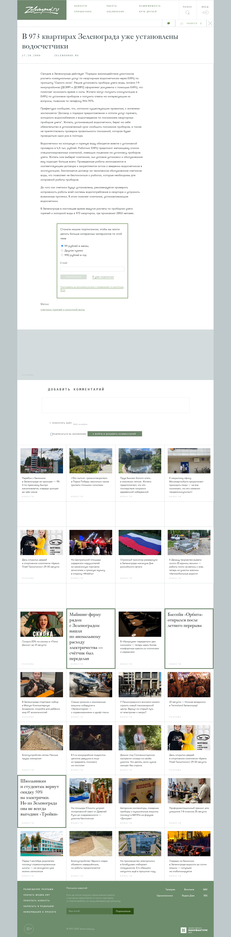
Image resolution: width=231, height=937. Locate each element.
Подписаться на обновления (69, 434)
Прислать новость (37, 900)
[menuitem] (82, 6)
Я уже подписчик (103, 277)
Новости (80, 6)
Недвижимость (150, 6)
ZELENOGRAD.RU (66, 55)
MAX (205, 889)
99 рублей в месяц (76, 246)
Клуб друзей (148, 11)
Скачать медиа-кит (37, 895)
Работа (112, 6)
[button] (73, 277)
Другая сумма (73, 250)
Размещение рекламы (39, 889)
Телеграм (170, 889)
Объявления (115, 11)
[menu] (115, 8)
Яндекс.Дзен (188, 895)
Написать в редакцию (39, 906)
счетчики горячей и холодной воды (63, 309)
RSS (205, 895)
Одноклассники (165, 895)
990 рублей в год (75, 255)
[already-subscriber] (103, 277)
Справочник (83, 11)
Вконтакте (189, 889)
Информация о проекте (40, 912)
